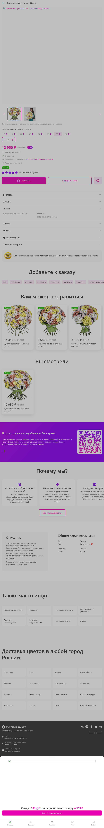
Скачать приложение (52, 813)
